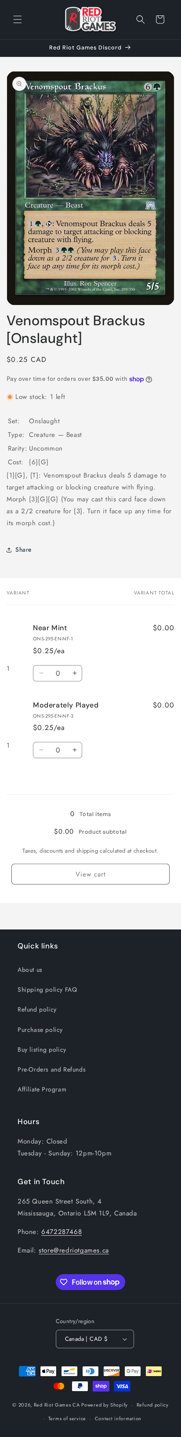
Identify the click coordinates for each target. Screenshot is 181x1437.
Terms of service (67, 1418)
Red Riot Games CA (57, 1404)
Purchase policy (40, 1029)
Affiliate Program (42, 1089)
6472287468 (61, 1232)
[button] (17, 19)
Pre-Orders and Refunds (52, 1069)
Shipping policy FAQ (47, 989)
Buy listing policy (42, 1049)
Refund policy (37, 1009)
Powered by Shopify (104, 1404)
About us (30, 969)
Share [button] (23, 549)
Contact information (118, 1418)
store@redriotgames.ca (74, 1250)
